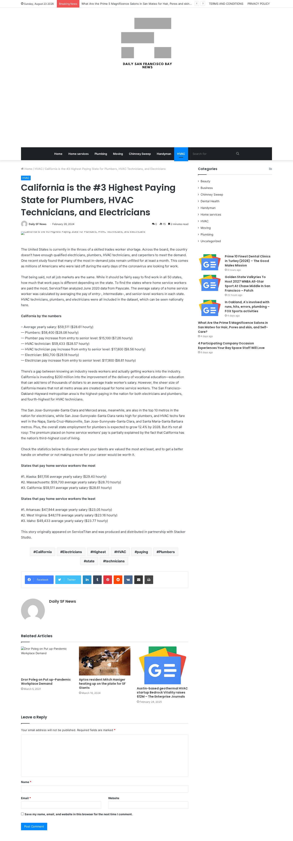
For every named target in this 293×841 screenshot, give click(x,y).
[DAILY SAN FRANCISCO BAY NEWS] (147, 43)
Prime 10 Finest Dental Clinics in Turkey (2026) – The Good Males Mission (247, 261)
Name (26, 782)
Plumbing (101, 153)
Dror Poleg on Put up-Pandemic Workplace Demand (46, 681)
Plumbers (167, 552)
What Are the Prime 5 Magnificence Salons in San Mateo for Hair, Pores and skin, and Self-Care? (146, 3)
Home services (78, 153)
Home (58, 153)
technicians (115, 561)
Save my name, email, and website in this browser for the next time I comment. (79, 814)
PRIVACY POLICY (259, 3)
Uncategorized (211, 241)
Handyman (164, 153)
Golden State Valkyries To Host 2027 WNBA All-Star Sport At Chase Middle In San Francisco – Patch (247, 284)
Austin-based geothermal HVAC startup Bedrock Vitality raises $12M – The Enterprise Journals (162, 692)
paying (142, 552)
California (44, 552)
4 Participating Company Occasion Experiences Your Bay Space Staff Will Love (231, 345)
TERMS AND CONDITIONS (226, 3)
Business (207, 188)
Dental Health (210, 201)
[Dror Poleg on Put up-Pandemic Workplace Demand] (46, 660)
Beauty (205, 181)
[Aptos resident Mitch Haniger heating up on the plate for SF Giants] (104, 660)
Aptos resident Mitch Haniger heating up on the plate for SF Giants (102, 683)
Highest (99, 552)
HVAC (181, 153)
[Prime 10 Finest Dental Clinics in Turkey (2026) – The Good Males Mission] (210, 262)
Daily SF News (38, 224)
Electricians (72, 552)
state (90, 561)
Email (26, 798)
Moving (118, 153)
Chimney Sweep (140, 153)
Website (113, 798)
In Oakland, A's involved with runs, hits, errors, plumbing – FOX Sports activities (247, 306)
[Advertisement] (146, 109)
